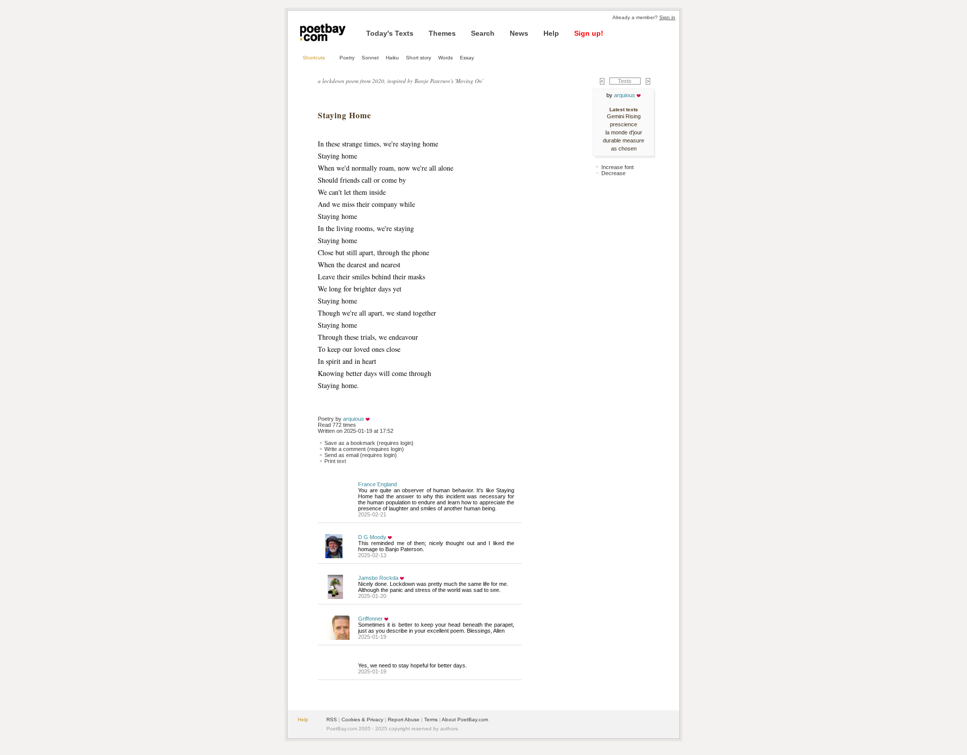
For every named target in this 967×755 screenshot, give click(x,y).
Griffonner (370, 619)
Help (551, 33)
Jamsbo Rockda (378, 578)
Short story (418, 57)
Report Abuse (404, 719)
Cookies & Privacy (362, 719)
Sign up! (588, 33)
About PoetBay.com (465, 719)
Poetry (347, 57)
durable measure (623, 140)
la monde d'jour (623, 132)
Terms (431, 719)
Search (483, 33)
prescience (623, 124)
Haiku (392, 57)
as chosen (624, 148)
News (519, 33)
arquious (353, 419)
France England (377, 484)
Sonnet (370, 57)
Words (445, 57)
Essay (467, 57)
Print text (335, 461)
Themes (442, 33)
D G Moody (372, 537)
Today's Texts (389, 33)
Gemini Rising (624, 116)
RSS (331, 719)
